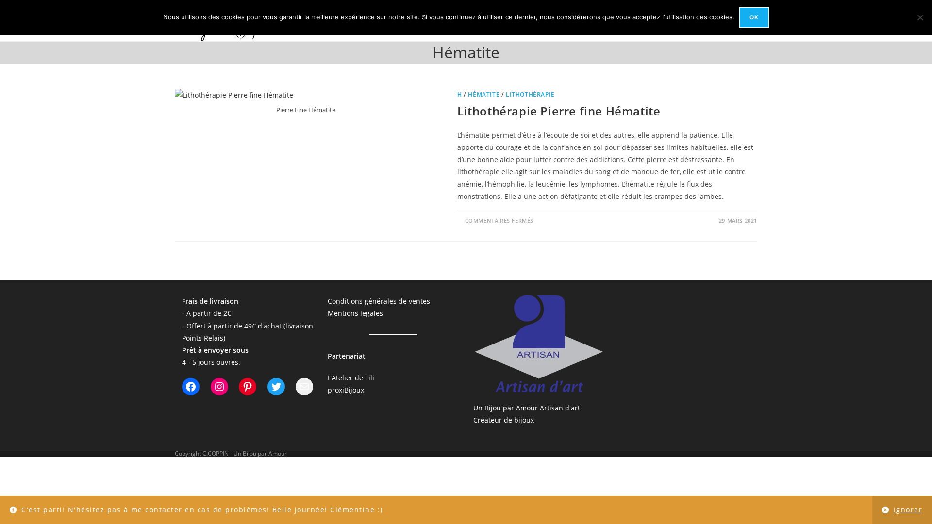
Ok (754, 17)
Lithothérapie (530, 94)
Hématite (483, 94)
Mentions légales (355, 313)
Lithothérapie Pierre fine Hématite (558, 111)
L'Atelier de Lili (351, 377)
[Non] (920, 17)
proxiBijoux (346, 389)
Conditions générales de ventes (379, 301)
